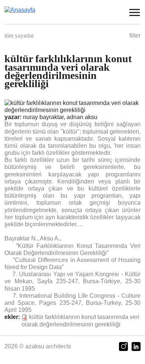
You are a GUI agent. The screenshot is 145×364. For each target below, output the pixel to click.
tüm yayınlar (19, 35)
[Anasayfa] (24, 9)
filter (135, 35)
